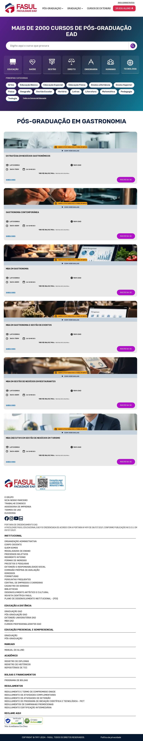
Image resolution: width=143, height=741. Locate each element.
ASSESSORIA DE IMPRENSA (17, 506)
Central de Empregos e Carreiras (23, 582)
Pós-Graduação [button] (52, 8)
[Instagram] (11, 518)
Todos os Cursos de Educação (34, 98)
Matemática (108, 91)
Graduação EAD (13, 611)
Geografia (25, 91)
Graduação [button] (74, 8)
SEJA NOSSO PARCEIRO (16, 500)
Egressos (9, 573)
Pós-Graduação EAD (15, 614)
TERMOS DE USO (12, 510)
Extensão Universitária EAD (20, 617)
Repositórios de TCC (15, 667)
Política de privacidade (111, 737)
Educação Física (77, 85)
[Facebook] (6, 518)
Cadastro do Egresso (16, 586)
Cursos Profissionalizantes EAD (22, 624)
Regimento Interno (15, 557)
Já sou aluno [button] (123, 8)
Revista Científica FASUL (18, 595)
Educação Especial (53, 85)
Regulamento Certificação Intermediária (28, 707)
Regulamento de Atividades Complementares (30, 695)
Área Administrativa (126, 3)
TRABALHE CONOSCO (15, 503)
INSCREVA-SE (126, 180)
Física (11, 91)
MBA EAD (9, 621)
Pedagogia (126, 91)
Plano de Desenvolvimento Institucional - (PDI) (31, 598)
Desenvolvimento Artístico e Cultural (26, 592)
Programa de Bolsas (16, 680)
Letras (75, 91)
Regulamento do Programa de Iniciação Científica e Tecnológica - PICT (44, 701)
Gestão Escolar (44, 91)
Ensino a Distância (100, 85)
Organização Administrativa (20, 541)
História (62, 91)
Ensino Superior (124, 85)
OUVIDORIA (10, 513)
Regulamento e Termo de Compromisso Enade (29, 691)
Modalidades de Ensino (17, 551)
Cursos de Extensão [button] (99, 8)
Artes (11, 85)
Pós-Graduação (13, 638)
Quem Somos (11, 548)
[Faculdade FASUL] (20, 485)
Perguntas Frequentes (17, 579)
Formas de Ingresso (15, 560)
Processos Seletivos (16, 554)
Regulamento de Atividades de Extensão (27, 698)
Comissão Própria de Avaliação (22, 570)
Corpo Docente (13, 544)
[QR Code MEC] (50, 485)
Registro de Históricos (17, 664)
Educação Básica (29, 85)
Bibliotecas (11, 589)
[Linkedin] (21, 518)
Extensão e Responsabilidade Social (25, 567)
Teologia (12, 98)
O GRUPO (9, 497)
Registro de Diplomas (16, 661)
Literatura (90, 91)
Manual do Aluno (14, 650)
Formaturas (11, 576)
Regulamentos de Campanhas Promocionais (28, 704)
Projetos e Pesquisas (16, 563)
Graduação (10, 635)
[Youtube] (16, 518)
